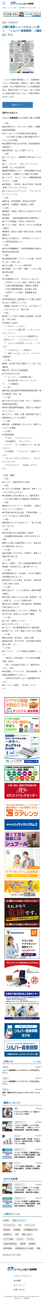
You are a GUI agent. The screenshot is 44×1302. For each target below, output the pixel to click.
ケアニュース (30, 1225)
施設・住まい (27, 1234)
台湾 (17, 1234)
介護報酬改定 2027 (31, 1230)
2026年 (6, 1220)
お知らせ (5, 1067)
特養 (38, 1248)
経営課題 (32, 1244)
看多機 (22, 1244)
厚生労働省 (8, 1248)
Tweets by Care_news (11, 1255)
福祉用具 (7, 1230)
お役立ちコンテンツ (20, 1122)
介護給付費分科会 (10, 1244)
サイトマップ (19, 1285)
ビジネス (20, 1239)
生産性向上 (8, 1234)
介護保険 (17, 1230)
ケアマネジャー (9, 1225)
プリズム (30, 1239)
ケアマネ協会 (8, 1239)
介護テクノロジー (19, 1220)
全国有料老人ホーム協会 (24, 1248)
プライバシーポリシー (22, 1276)
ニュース (17, 1135)
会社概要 (17, 1281)
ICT (20, 1225)
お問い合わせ (19, 1290)
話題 (16, 1108)
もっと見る (36, 1061)
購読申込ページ (17, 105)
